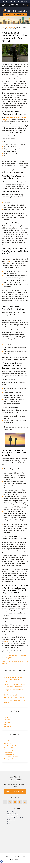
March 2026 (7, 726)
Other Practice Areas (12, 814)
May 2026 (7, 722)
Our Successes (11, 820)
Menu (25, 1)
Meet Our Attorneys (12, 816)
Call (7, 1)
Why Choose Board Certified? (15, 818)
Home (3, 1)
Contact (7, 641)
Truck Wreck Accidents (11, 756)
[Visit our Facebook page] (5, 802)
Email (11, 1)
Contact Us (10, 824)
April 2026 (7, 724)
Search (18, 1)
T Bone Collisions (9, 754)
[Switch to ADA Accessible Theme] (1, 861)
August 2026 (8, 717)
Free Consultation (15, 14)
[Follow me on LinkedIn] (20, 802)
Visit (14, 1)
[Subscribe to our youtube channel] (15, 802)
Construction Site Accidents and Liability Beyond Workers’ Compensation (14, 679)
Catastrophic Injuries (10, 745)
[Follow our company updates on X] (10, 802)
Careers (9, 822)
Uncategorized (11, 27)
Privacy (11, 859)
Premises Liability (9, 752)
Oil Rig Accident (8, 747)
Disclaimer (17, 859)
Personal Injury (8, 750)
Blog (6, 27)
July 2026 (7, 720)
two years (7, 261)
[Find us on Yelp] (25, 802)
